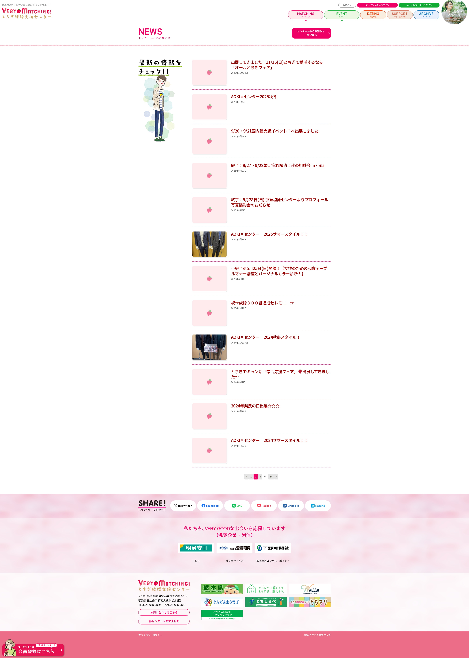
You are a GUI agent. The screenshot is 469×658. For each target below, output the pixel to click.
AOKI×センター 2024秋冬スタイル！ (265, 337)
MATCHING (305, 14)
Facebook (212, 506)
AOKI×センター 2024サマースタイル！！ (269, 440)
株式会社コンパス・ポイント (273, 561)
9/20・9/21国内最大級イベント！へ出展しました (275, 131)
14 (271, 476)
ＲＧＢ (196, 561)
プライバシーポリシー (150, 635)
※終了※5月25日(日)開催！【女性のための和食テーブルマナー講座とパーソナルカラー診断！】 (279, 270)
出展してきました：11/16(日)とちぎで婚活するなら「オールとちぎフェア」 (277, 64)
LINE (239, 506)
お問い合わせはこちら (164, 612)
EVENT (341, 14)
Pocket (266, 506)
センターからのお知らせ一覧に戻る (310, 33)
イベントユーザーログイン (419, 5)
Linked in (293, 506)
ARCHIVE (426, 14)
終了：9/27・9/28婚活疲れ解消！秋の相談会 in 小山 (277, 165)
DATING (373, 14)
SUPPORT (400, 14)
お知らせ (347, 5)
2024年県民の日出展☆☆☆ (255, 406)
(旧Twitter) (185, 506)
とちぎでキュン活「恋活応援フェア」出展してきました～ (280, 374)
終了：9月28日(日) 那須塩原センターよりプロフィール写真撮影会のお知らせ (279, 202)
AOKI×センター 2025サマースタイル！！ (269, 234)
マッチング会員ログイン (377, 5)
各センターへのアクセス (164, 621)
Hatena (320, 506)
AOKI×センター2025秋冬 (254, 96)
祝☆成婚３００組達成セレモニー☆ (262, 303)
